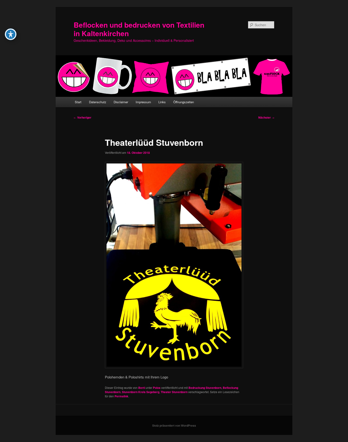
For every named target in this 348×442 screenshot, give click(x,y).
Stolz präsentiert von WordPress (174, 425)
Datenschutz (97, 102)
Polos (157, 388)
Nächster (266, 117)
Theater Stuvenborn (174, 392)
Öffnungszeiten (183, 102)
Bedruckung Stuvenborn (204, 388)
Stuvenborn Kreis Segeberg (140, 392)
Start (78, 102)
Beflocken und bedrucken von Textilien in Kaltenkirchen (139, 29)
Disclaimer (121, 102)
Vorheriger (82, 117)
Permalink (121, 396)
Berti (141, 388)
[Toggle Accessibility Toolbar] (10, 34)
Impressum (143, 102)
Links (162, 102)
